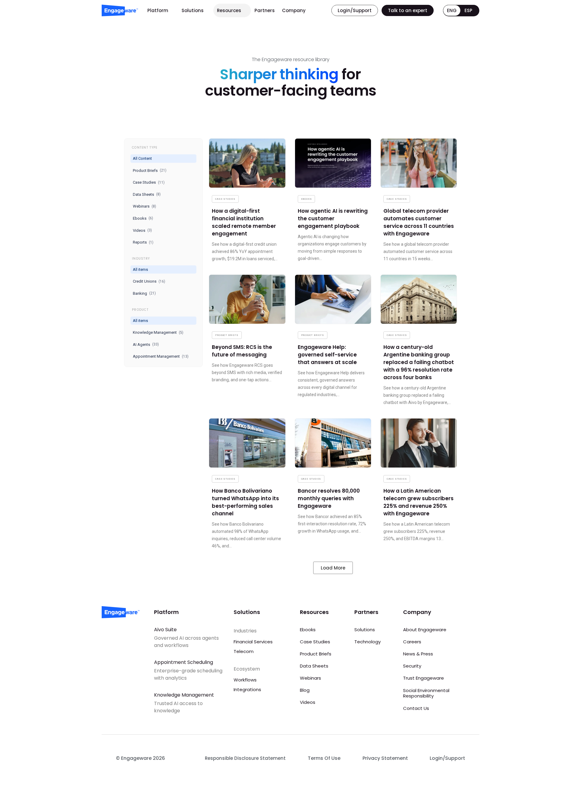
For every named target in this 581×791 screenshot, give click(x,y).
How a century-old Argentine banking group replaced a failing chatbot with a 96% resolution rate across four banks (418, 362)
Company (294, 10)
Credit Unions (149, 281)
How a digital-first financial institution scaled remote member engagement (244, 222)
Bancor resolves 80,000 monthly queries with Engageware (329, 498)
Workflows (245, 680)
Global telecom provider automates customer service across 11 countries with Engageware (418, 222)
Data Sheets (147, 194)
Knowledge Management (158, 332)
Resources (229, 10)
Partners (264, 10)
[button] (333, 568)
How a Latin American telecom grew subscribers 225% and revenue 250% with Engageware (418, 502)
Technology (367, 641)
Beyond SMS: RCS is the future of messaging (242, 350)
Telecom (244, 651)
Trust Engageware (423, 678)
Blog (305, 690)
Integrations (247, 689)
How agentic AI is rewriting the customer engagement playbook (333, 218)
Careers (412, 641)
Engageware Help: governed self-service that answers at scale (327, 354)
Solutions (193, 10)
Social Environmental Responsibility (426, 693)
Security (412, 666)
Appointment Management (161, 356)
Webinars (144, 206)
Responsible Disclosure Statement (245, 758)
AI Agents (146, 344)
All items (140, 269)
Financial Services (253, 641)
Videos (142, 230)
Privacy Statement (385, 758)
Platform (157, 10)
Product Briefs (149, 170)
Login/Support (447, 758)
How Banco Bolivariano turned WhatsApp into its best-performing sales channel (245, 502)
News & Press (418, 654)
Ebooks (143, 218)
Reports (143, 242)
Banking (144, 293)
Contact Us (416, 708)
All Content (142, 158)
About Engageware (424, 629)
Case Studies (149, 182)
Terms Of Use (324, 758)
